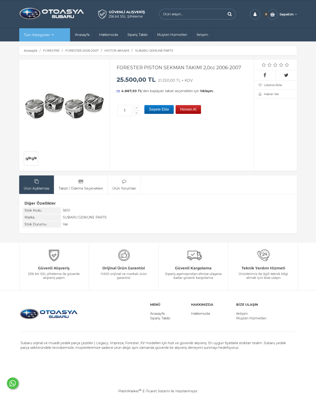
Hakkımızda (200, 314)
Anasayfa (157, 314)
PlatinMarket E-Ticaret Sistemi (144, 391)
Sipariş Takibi (160, 318)
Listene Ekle (273, 85)
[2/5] (267, 65)
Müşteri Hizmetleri (251, 318)
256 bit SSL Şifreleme (126, 16)
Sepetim (286, 14)
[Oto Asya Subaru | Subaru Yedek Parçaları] (51, 19)
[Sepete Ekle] (159, 109)
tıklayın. (207, 91)
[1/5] (264, 65)
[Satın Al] (188, 109)
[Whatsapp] (13, 383)
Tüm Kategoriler (37, 35)
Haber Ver (271, 94)
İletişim (242, 314)
